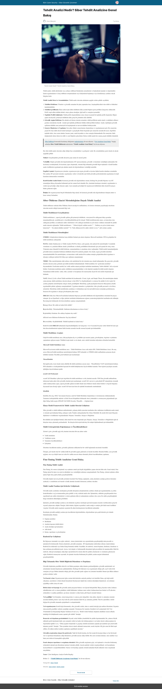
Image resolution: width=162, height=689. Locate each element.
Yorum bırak (81, 672)
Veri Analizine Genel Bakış (103, 141)
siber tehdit (52, 667)
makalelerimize (79, 141)
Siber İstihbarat (49, 141)
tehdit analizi (60, 667)
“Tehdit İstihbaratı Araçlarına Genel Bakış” (64, 658)
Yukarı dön (116, 681)
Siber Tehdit (54, 663)
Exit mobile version (81, 686)
